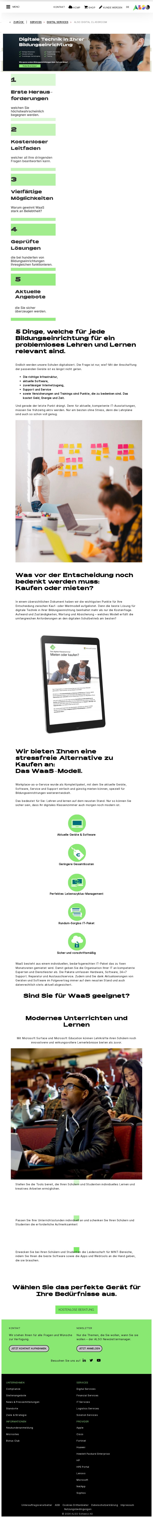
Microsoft (82, 1480)
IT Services (83, 1402)
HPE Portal (82, 1467)
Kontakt (59, 7)
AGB (57, 1505)
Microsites (12, 1434)
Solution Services (87, 1415)
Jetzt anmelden (89, 1348)
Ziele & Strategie (16, 1415)
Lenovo (81, 1473)
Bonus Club (13, 1441)
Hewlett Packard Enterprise (93, 1454)
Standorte (12, 1408)
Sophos (81, 1493)
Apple (80, 1427)
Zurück (18, 22)
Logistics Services (87, 1408)
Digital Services (86, 1389)
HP (78, 1460)
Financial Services (87, 1395)
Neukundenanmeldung (19, 1427)
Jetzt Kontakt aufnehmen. (29, 1348)
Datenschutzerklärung (104, 1505)
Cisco (79, 1434)
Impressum (127, 1505)
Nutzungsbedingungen (77, 1509)
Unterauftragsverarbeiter (36, 1505)
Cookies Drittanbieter (76, 1505)
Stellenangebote (16, 1395)
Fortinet (81, 1441)
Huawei (80, 1447)
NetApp (81, 1486)
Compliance (13, 1389)
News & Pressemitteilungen (23, 1402)
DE (127, 7)
